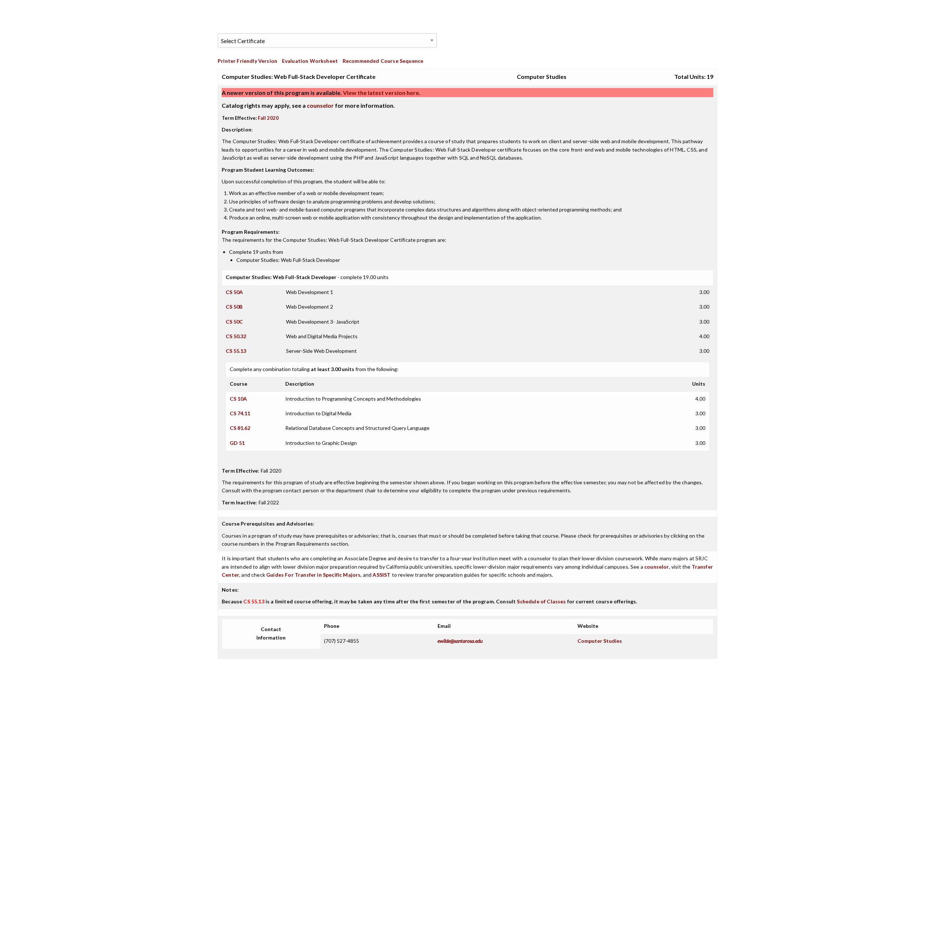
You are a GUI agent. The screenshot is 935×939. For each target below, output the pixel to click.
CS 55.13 (236, 351)
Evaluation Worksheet (310, 61)
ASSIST (381, 575)
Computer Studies (599, 641)
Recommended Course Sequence (383, 61)
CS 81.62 (240, 428)
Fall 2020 (268, 118)
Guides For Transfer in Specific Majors (313, 575)
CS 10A (238, 399)
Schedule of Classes (541, 601)
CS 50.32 (236, 336)
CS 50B (234, 307)
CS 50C (234, 321)
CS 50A (234, 292)
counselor (320, 105)
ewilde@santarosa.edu (460, 641)
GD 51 (237, 443)
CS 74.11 (240, 413)
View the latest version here (380, 92)
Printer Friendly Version (247, 61)
